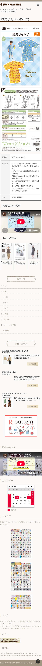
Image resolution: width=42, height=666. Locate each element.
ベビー (5, 286)
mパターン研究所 (9, 325)
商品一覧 (14, 9)
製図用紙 (6, 331)
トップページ (4, 9)
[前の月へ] (25, 486)
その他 (5, 314)
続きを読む (33, 364)
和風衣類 (28, 9)
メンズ (5, 297)
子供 (21, 9)
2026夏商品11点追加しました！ (14, 393)
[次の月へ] (32, 486)
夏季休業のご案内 (9, 372)
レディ (5, 302)
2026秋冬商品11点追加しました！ (15, 351)
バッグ (5, 308)
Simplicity (6, 319)
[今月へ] (29, 486)
